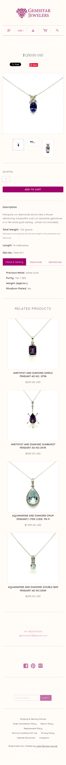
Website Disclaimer (26, 737)
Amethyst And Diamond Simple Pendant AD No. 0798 (33, 374)
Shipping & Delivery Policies (33, 719)
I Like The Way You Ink (47, 746)
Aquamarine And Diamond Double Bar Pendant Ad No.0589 (33, 588)
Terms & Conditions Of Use (24, 733)
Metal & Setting (14, 262)
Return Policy (47, 723)
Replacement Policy (33, 728)
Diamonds (36, 262)
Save (35, 65)
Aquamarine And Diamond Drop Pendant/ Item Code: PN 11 (33, 517)
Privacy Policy (47, 733)
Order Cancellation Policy (25, 723)
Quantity (8, 171)
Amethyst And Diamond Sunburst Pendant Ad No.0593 (33, 446)
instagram (44, 737)
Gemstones (55, 262)
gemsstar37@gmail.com (33, 635)
